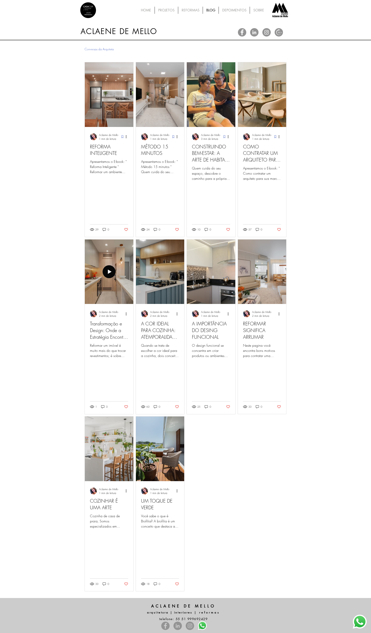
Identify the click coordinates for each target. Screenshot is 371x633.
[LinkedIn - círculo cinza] (254, 32)
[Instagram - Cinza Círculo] (266, 32)
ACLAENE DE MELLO (119, 31)
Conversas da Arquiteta (99, 49)
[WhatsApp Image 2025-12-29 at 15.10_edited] (279, 32)
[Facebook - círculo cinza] (242, 32)
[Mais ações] (127, 136)
